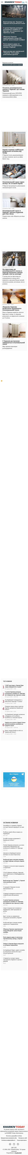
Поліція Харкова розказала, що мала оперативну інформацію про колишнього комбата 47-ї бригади (13, 846)
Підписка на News (1, 380)
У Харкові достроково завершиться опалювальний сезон (14, 342)
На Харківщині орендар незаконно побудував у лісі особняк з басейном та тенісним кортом (15, 716)
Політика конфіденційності (8, 1140)
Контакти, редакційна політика (14, 1136)
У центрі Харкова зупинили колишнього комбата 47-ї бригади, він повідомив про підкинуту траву (13, 30)
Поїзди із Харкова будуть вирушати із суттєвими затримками (13, 944)
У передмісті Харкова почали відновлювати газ (11, 887)
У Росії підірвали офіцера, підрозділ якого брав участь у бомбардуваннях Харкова (13, 874)
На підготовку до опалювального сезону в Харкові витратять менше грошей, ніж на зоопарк (12, 271)
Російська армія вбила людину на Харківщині (12, 832)
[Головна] (13, 2)
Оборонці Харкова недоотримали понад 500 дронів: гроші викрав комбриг (14, 38)
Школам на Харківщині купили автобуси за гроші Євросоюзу (12, 853)
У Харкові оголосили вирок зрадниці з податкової (13, 866)
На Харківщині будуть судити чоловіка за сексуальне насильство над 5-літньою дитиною (14, 951)
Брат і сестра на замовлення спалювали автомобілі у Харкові (12, 916)
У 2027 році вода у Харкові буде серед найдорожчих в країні (14, 686)
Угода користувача (22, 1140)
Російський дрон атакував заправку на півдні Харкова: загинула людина (13, 860)
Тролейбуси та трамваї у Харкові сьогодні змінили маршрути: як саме (13, 826)
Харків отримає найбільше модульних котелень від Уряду (13, 151)
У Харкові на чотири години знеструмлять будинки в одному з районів (12, 959)
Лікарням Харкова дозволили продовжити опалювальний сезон (12, 308)
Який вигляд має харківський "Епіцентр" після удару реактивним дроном (13, 52)
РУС (23, 2)
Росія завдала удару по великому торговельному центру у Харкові (12, 45)
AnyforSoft (18, 1153)
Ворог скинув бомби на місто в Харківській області (14, 731)
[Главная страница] (14, 1127)
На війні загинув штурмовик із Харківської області (11, 839)
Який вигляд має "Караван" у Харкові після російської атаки (14, 22)
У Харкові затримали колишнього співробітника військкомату (12, 894)
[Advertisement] (14, 116)
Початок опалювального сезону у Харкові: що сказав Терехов (13, 89)
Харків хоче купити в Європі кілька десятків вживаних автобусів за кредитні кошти (15, 724)
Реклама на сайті (23, 1138)
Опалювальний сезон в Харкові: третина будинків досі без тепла (13, 212)
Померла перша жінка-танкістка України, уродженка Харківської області (14, 708)
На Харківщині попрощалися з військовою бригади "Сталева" (13, 700)
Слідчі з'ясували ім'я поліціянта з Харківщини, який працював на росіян (12, 909)
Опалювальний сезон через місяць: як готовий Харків (13, 183)
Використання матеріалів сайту (9, 1138)
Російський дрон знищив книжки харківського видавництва (12, 923)
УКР (12, 1147)
